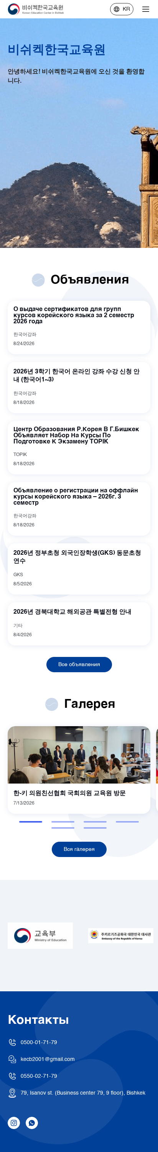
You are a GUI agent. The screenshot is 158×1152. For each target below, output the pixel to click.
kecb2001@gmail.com (48, 1059)
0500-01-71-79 (39, 1042)
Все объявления (79, 664)
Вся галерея (79, 849)
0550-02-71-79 (39, 1076)
